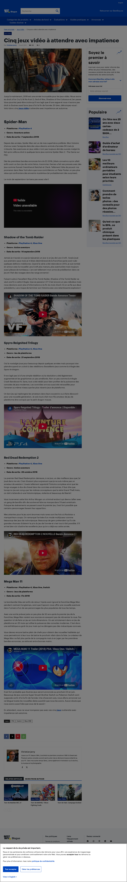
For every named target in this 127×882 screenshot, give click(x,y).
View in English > (10, 877)
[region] (63, 863)
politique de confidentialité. (43, 861)
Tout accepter (10, 869)
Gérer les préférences (31, 869)
